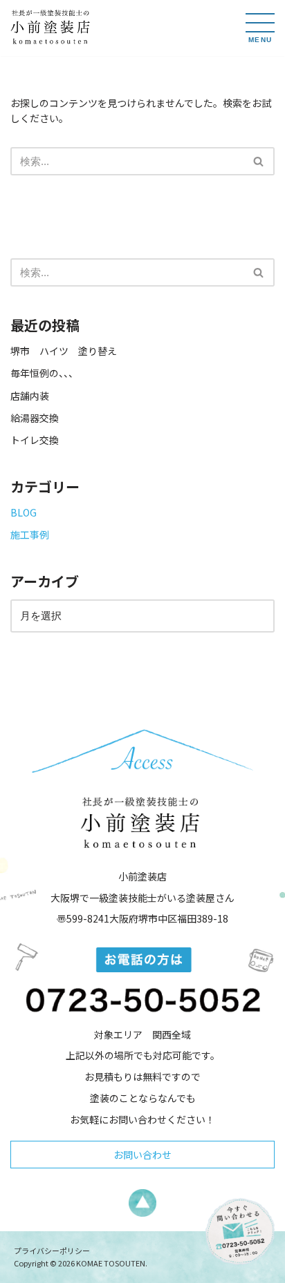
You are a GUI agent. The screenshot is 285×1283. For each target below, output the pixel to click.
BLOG (23, 512)
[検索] (259, 161)
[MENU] (260, 23)
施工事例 (29, 534)
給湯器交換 (34, 418)
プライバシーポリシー (52, 1250)
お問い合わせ (142, 1154)
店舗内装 (29, 396)
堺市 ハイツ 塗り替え (68, 351)
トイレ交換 (34, 440)
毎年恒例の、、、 (44, 373)
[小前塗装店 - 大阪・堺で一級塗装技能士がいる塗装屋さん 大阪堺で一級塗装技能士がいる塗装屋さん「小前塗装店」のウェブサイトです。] (51, 28)
